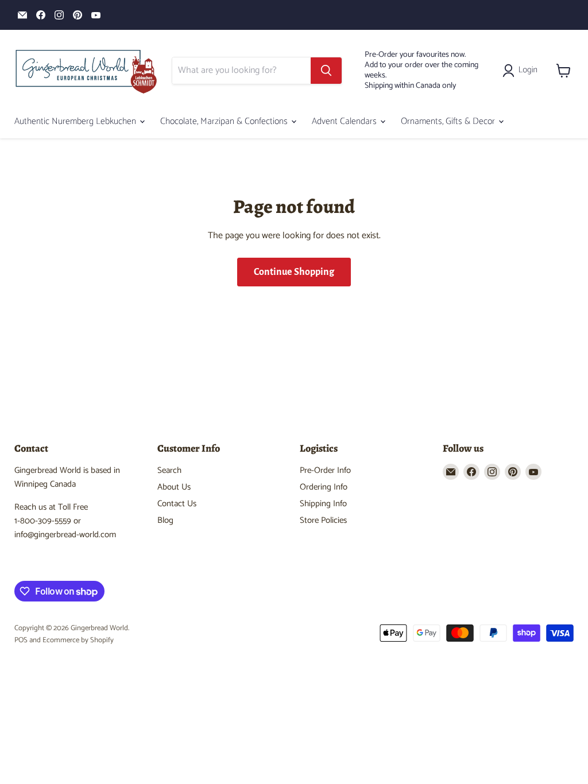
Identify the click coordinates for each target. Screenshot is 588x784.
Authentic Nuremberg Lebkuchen (76, 121)
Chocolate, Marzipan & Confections (225, 121)
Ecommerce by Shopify (78, 640)
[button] (522, 70)
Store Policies (323, 520)
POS (21, 640)
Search (169, 470)
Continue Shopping (294, 272)
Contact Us (176, 503)
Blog (165, 520)
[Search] (326, 70)
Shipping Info (323, 503)
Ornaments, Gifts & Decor (449, 121)
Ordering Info (323, 487)
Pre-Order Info (325, 470)
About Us (174, 487)
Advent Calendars (345, 121)
